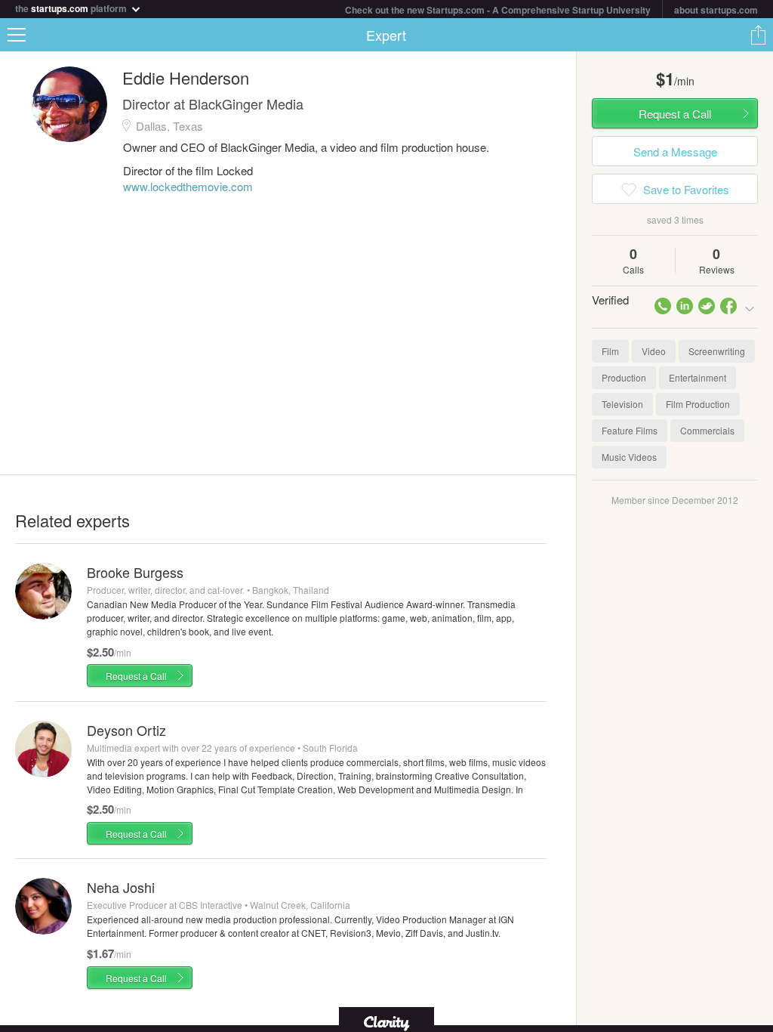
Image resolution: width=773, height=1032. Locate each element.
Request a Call (136, 675)
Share (758, 34)
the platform (72, 7)
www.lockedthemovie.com (188, 186)
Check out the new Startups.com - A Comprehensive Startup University (498, 10)
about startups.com (716, 10)
